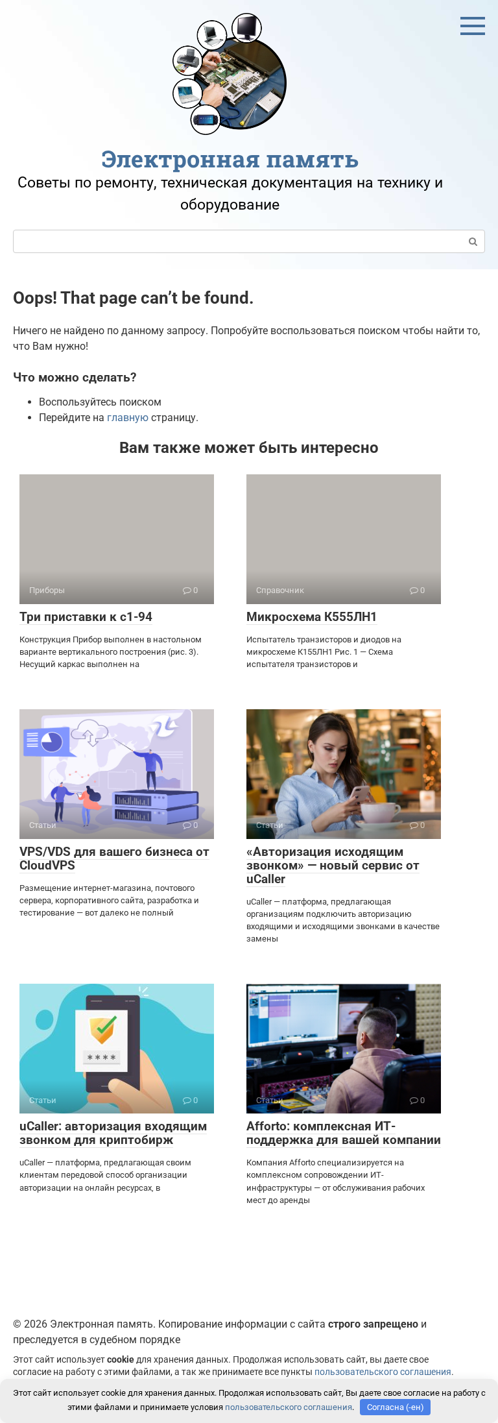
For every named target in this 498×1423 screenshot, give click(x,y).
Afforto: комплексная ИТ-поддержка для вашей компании (343, 1133)
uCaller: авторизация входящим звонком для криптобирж (113, 1133)
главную (127, 417)
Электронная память (230, 158)
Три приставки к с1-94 (85, 616)
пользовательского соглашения (382, 1372)
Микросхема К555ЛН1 (311, 616)
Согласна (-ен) (395, 1407)
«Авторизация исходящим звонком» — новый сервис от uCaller (333, 865)
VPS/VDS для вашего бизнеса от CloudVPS (114, 858)
